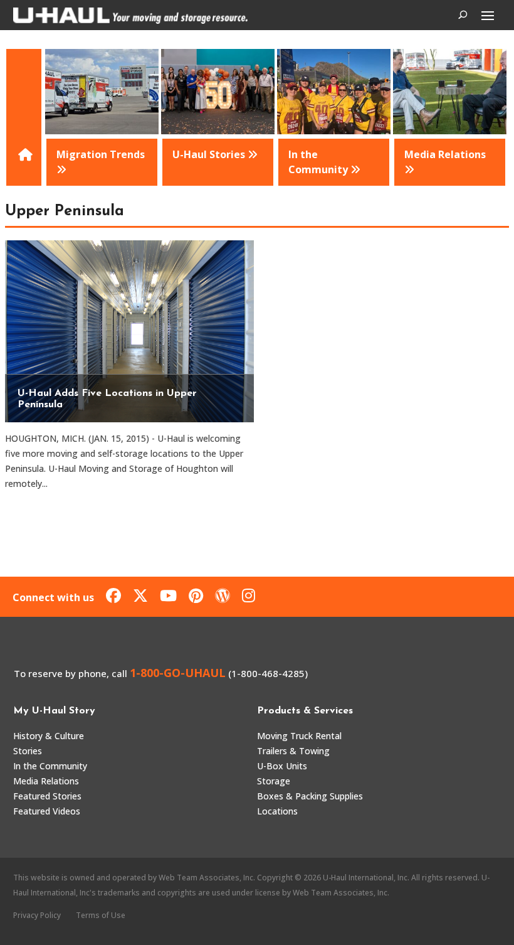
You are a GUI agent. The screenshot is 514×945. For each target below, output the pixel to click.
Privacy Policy (37, 915)
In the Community (50, 766)
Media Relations (46, 781)
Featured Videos (46, 811)
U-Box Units (282, 766)
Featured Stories (47, 796)
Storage (273, 781)
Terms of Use (100, 915)
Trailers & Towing (293, 751)
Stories (27, 751)
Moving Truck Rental (299, 736)
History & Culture (48, 736)
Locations (277, 811)
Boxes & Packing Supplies (310, 796)
